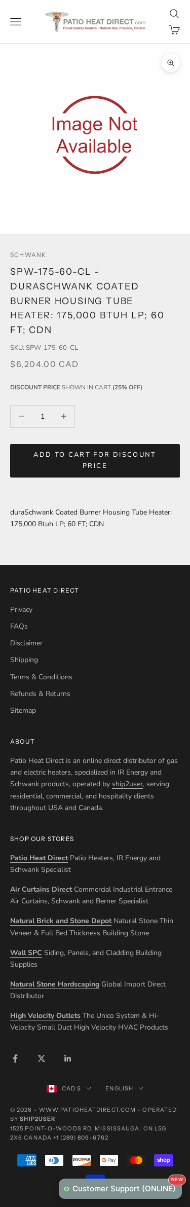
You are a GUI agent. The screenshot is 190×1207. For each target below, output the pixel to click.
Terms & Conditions (41, 677)
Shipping (24, 660)
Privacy (21, 609)
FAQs (19, 626)
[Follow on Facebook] (15, 1058)
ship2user (127, 784)
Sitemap (23, 710)
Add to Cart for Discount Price (94, 460)
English (119, 1088)
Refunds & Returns (40, 694)
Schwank (28, 255)
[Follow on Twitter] (41, 1058)
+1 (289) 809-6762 (80, 1137)
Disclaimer (26, 643)
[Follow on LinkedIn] (68, 1058)
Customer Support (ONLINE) (127, 1186)
